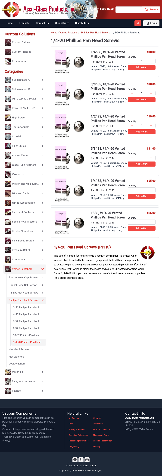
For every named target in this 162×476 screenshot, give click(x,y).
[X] (81, 459)
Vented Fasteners (69, 32)
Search (154, 9)
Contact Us (42, 23)
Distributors (82, 23)
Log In (154, 23)
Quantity (132, 57)
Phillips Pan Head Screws (95, 32)
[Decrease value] (132, 61)
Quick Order (62, 23)
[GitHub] (87, 459)
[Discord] (75, 459)
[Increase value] (151, 61)
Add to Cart (141, 67)
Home (9, 23)
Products (24, 23)
